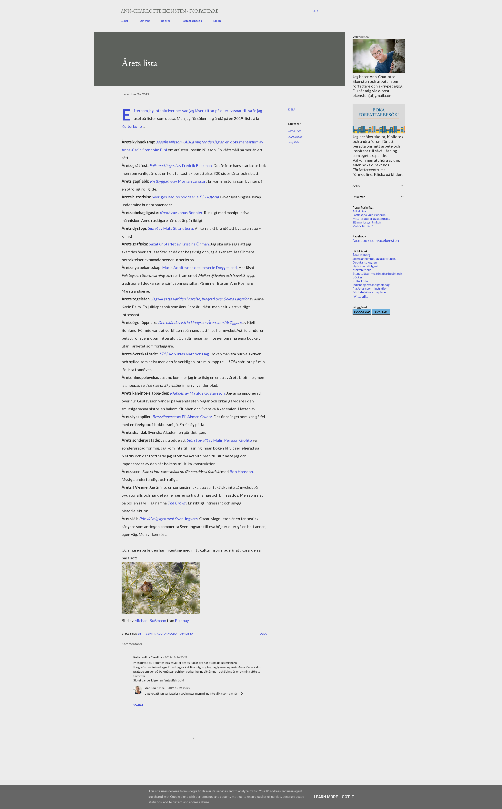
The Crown (176, 503)
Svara (138, 705)
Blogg (124, 20)
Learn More (326, 796)
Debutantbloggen (365, 262)
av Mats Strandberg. (171, 228)
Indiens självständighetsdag (371, 284)
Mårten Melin (362, 270)
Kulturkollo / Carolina (147, 657)
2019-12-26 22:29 (178, 688)
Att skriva (359, 211)
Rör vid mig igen (152, 518)
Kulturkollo (132, 126)
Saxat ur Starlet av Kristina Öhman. (179, 244)
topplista (293, 142)
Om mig (145, 20)
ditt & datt (294, 131)
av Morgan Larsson (178, 181)
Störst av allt (197, 440)
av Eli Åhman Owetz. (182, 416)
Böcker (165, 20)
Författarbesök (192, 20)
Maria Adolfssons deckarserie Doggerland (199, 267)
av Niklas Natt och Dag (184, 353)
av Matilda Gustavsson (197, 393)
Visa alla (361, 296)
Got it (348, 796)
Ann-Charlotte (155, 688)
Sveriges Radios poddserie (185, 196)
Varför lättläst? (363, 226)
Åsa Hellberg (361, 255)
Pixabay (182, 620)
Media (217, 20)
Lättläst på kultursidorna (369, 215)
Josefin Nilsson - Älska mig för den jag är (190, 142)
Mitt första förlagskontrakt (371, 218)
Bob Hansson (241, 471)
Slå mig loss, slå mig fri (367, 222)
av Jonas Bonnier (181, 212)
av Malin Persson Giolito (230, 440)
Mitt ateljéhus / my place (369, 292)
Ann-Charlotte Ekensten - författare (169, 11)
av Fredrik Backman (180, 165)
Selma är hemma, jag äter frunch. (374, 258)
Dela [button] (291, 109)
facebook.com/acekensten (376, 240)
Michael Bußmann (150, 620)
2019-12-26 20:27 (176, 657)
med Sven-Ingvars (182, 518)
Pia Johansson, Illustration (370, 288)
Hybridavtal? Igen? (365, 266)
